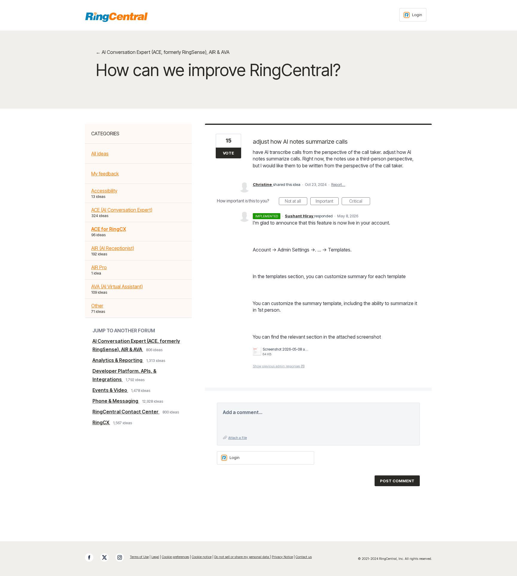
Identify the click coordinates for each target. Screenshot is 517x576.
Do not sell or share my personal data (242, 557)
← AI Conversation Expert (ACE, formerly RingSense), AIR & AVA (162, 52)
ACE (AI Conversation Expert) (121, 210)
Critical (359, 201)
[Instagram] (122, 557)
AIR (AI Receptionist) (112, 248)
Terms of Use (139, 557)
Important (327, 201)
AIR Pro (99, 267)
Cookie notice (202, 557)
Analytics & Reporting (117, 360)
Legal (155, 557)
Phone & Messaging (115, 401)
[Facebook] (92, 557)
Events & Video (110, 390)
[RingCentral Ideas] (116, 17)
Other (97, 306)
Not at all (296, 201)
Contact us (304, 557)
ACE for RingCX (108, 229)
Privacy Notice (282, 557)
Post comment (397, 480)
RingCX (101, 422)
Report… (338, 184)
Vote (228, 153)
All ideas (100, 154)
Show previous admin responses (279, 366)
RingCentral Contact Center (125, 412)
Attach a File (237, 438)
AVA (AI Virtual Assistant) (117, 286)
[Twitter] (107, 557)
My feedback (105, 174)
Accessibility (104, 191)
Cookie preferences (175, 557)
